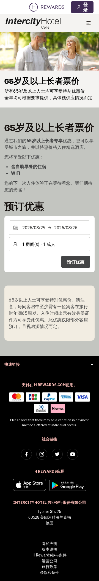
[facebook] (26, 454)
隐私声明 (49, 543)
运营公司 (49, 560)
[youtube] (72, 454)
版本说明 (49, 549)
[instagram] (41, 454)
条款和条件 (49, 572)
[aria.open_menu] (89, 23)
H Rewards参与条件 (50, 555)
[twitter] (57, 454)
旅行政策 (49, 566)
